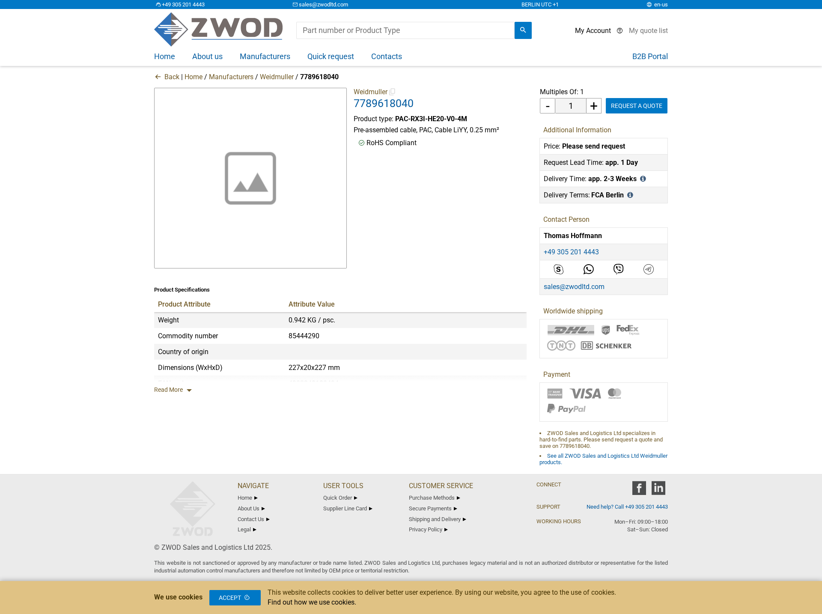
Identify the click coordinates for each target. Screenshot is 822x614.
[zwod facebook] (639, 491)
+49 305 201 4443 (183, 4)
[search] (523, 30)
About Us (248, 508)
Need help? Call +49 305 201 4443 (627, 507)
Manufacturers (231, 77)
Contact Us (251, 519)
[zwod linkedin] (658, 491)
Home (194, 77)
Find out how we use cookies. (312, 602)
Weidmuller (277, 77)
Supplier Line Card (345, 508)
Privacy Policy (425, 529)
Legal (244, 529)
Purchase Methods (432, 498)
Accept (230, 597)
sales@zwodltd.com (323, 4)
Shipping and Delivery (435, 519)
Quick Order (337, 498)
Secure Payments (430, 508)
